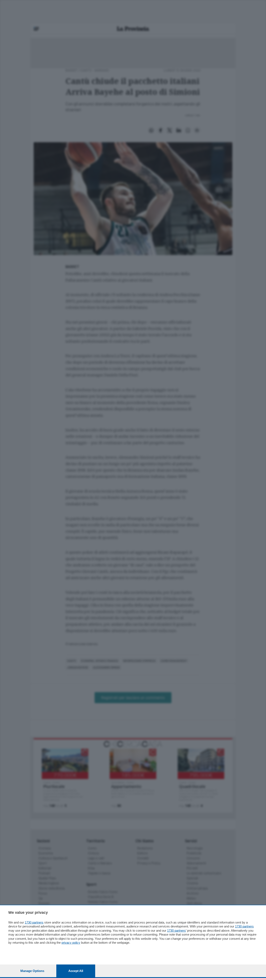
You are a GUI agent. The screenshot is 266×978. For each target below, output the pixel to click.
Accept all (75, 971)
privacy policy (71, 942)
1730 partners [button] (34, 922)
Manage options (32, 971)
